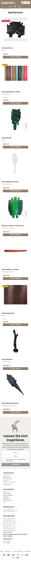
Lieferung (5, 497)
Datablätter (6, 499)
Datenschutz (8, 551)
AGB (1, 551)
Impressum (6, 492)
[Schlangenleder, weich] (15, 75)
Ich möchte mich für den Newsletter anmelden (16, 460)
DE (28, 2)
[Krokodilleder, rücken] (15, 253)
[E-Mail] (15, 456)
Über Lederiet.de (7, 500)
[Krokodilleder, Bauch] (15, 165)
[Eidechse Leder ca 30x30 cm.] (15, 209)
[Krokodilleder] (15, 343)
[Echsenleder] (15, 122)
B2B (4, 502)
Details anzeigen (7, 532)
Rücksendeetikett (8, 495)
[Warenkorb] (19, 7)
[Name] (15, 452)
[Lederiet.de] (8, 2)
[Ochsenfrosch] (15, 32)
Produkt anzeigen (15, 57)
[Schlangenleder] (15, 297)
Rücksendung (7, 493)
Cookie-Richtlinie (18, 551)
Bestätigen (15, 464)
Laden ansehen (7, 484)
